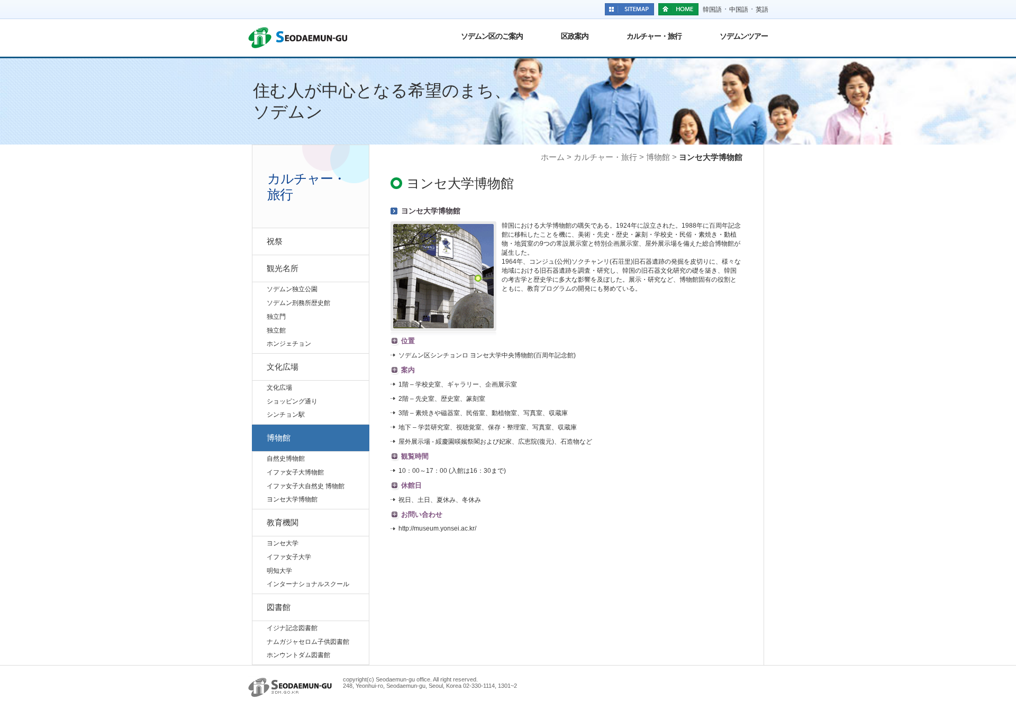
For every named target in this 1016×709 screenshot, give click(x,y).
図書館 (279, 607)
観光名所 (282, 268)
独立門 (276, 316)
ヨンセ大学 (282, 543)
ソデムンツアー (744, 36)
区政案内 (574, 36)
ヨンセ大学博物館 (292, 499)
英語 (762, 9)
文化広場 (282, 366)
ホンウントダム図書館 (298, 655)
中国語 (738, 9)
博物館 (279, 437)
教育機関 (282, 522)
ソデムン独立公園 (292, 289)
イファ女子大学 (289, 557)
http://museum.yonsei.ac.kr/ (437, 528)
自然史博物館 (286, 458)
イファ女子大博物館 (295, 472)
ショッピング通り (292, 401)
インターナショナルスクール (308, 584)
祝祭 (275, 241)
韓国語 (712, 9)
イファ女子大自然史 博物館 (305, 486)
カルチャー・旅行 (654, 36)
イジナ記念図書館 (292, 628)
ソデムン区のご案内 (492, 36)
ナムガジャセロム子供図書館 (308, 641)
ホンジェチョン (289, 343)
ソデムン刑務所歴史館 (298, 303)
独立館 (276, 330)
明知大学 (279, 571)
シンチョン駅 (286, 414)
